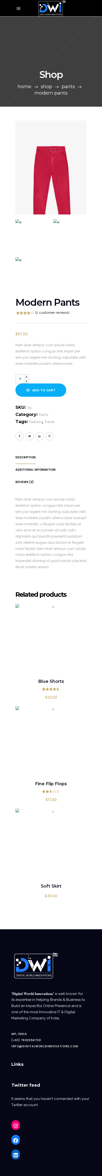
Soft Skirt (51, 886)
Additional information (35, 470)
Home (24, 86)
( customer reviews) (52, 312)
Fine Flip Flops (51, 783)
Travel (49, 422)
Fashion (35, 422)
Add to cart (44, 390)
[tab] (45, 457)
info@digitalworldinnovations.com (44, 1046)
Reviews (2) (24, 482)
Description (25, 457)
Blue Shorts (51, 681)
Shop (46, 86)
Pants (68, 86)
